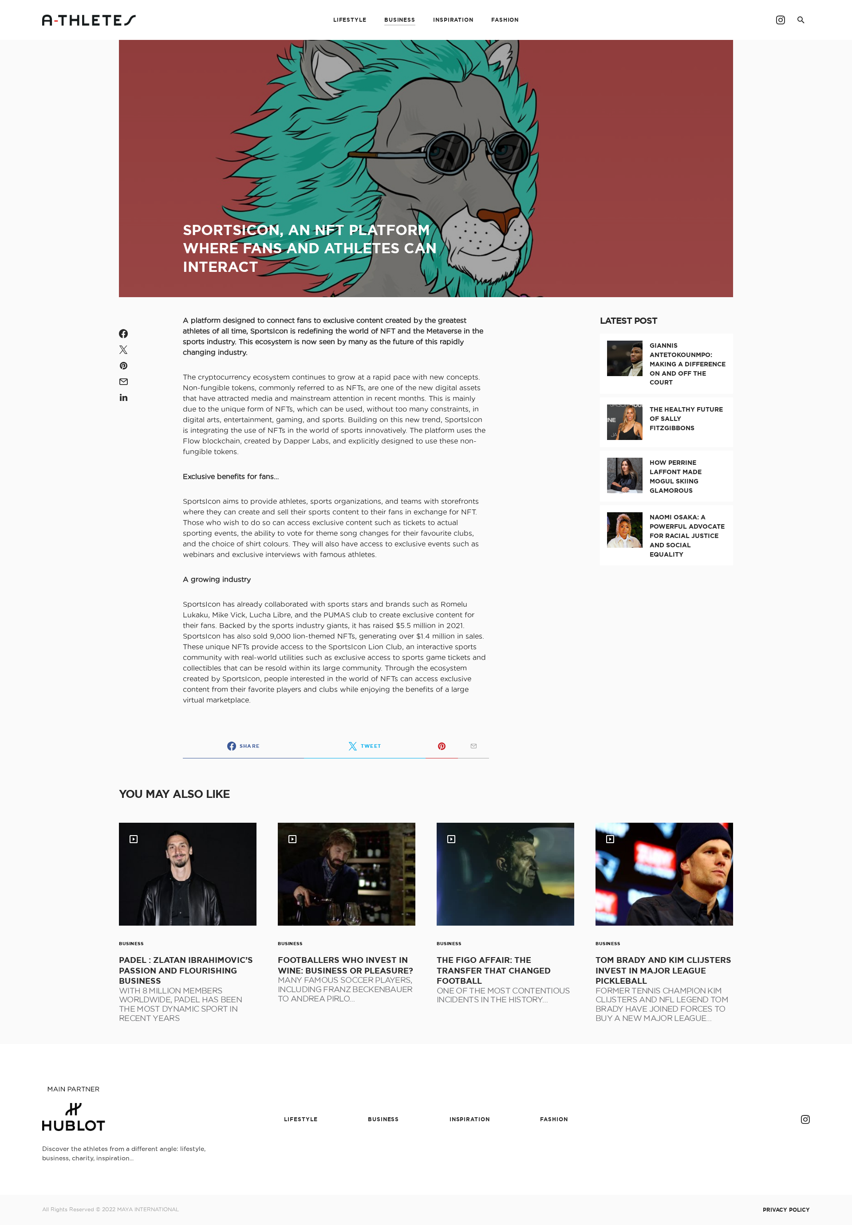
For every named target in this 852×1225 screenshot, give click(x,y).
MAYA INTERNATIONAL (148, 1209)
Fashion (554, 1119)
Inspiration (470, 1119)
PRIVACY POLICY (786, 1210)
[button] (801, 20)
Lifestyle (300, 1119)
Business (131, 943)
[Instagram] (780, 20)
